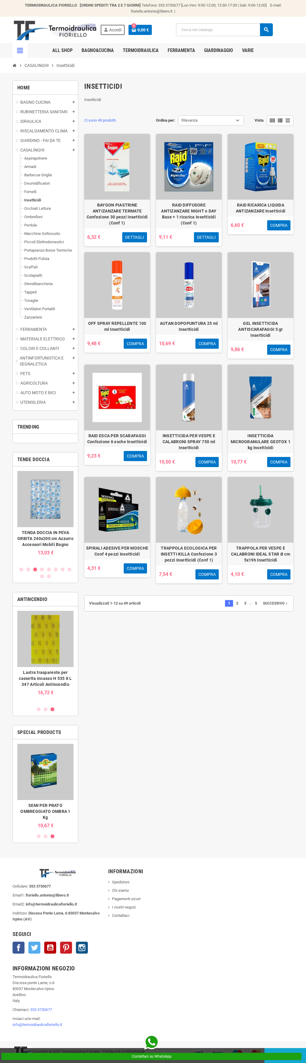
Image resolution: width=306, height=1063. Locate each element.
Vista (259, 120)
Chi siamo (120, 890)
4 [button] (42, 569)
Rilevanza (189, 120)
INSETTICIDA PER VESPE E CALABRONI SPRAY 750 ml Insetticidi (189, 441)
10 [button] (49, 576)
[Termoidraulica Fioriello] (55, 29)
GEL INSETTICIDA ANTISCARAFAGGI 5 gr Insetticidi (260, 329)
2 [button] (28, 569)
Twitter (34, 948)
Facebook (19, 948)
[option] (45, 516)
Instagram (82, 948)
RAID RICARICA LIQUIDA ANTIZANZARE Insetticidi (260, 208)
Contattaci (120, 915)
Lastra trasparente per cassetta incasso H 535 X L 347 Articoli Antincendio (45, 678)
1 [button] (21, 569)
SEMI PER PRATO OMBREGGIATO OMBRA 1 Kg (45, 811)
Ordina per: (165, 120)
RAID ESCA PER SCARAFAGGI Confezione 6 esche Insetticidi (117, 438)
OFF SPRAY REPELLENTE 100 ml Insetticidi (117, 326)
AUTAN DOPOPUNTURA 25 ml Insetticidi (189, 326)
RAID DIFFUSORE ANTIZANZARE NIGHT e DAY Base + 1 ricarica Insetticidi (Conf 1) (188, 214)
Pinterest (66, 948)
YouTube (50, 948)
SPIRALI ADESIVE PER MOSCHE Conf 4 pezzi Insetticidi (117, 551)
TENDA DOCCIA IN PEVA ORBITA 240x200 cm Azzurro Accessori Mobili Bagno (45, 538)
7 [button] (63, 569)
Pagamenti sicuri (126, 899)
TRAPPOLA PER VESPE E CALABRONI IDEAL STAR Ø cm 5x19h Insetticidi (260, 554)
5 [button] (49, 569)
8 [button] (69, 569)
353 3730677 (41, 1009)
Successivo (276, 603)
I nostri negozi (124, 907)
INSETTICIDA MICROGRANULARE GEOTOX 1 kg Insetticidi (260, 441)
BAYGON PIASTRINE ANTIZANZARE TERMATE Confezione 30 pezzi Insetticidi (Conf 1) (117, 214)
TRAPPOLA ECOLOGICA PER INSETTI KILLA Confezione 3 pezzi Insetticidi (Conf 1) (189, 554)
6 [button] (56, 569)
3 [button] (35, 569)
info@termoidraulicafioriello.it (37, 1024)
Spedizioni (120, 882)
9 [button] (42, 576)
